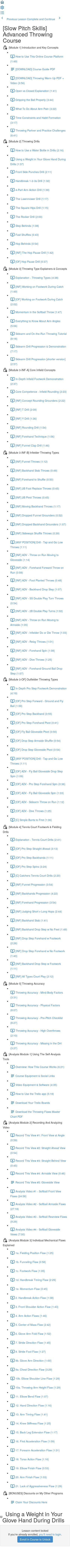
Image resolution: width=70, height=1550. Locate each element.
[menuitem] (2, 8)
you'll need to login (50, 1534)
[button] (2, 3)
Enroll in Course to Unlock (35, 1539)
